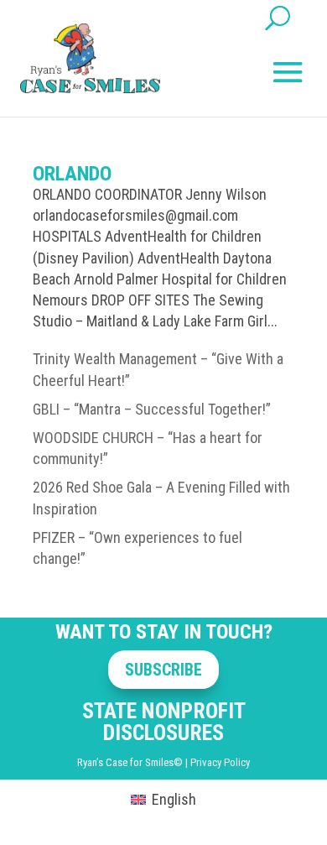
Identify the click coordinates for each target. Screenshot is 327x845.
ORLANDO (72, 173)
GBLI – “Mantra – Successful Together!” (152, 409)
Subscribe (163, 670)
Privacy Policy (220, 762)
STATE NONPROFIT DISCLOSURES (164, 721)
